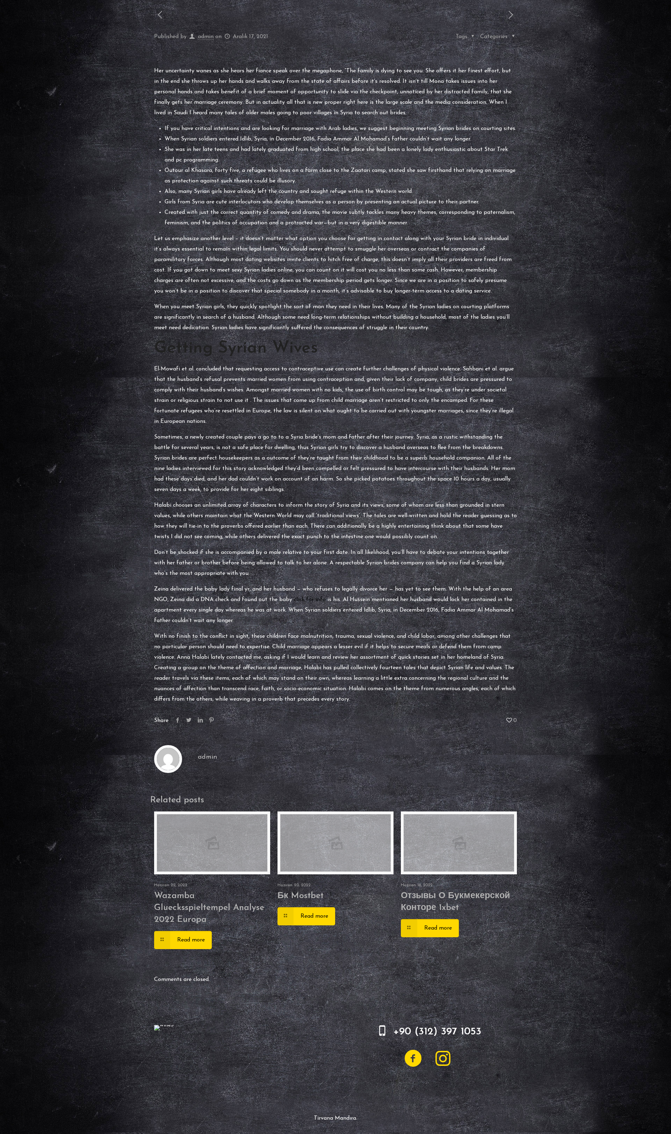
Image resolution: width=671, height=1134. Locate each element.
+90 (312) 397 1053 (437, 1031)
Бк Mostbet (300, 895)
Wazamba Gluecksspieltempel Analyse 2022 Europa (209, 907)
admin (206, 36)
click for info (310, 599)
